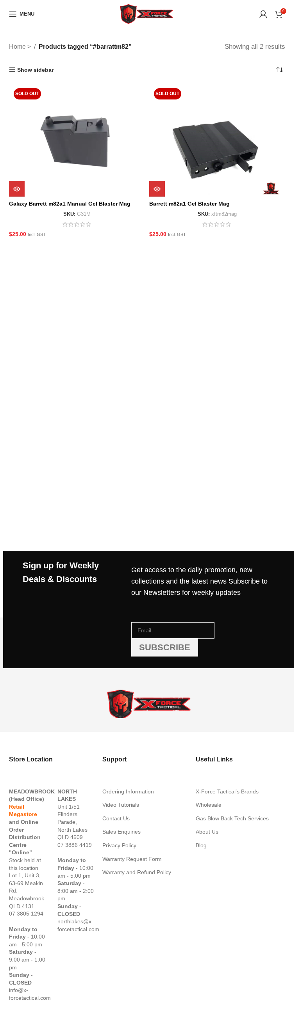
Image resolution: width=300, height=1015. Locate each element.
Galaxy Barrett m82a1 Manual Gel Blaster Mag (69, 204)
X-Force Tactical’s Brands (227, 791)
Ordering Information (128, 791)
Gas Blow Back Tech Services (232, 818)
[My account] (263, 14)
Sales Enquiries (121, 832)
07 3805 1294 (26, 913)
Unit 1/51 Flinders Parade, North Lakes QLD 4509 (72, 822)
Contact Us (116, 818)
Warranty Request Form (132, 859)
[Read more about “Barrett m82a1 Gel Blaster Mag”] (157, 189)
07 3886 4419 (74, 845)
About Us (207, 832)
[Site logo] (147, 13)
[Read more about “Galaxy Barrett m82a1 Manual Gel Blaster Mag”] (17, 189)
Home (18, 46)
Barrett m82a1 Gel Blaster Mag (189, 204)
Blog (201, 845)
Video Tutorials (120, 805)
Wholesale (208, 805)
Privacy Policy (119, 845)
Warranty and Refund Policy (136, 872)
